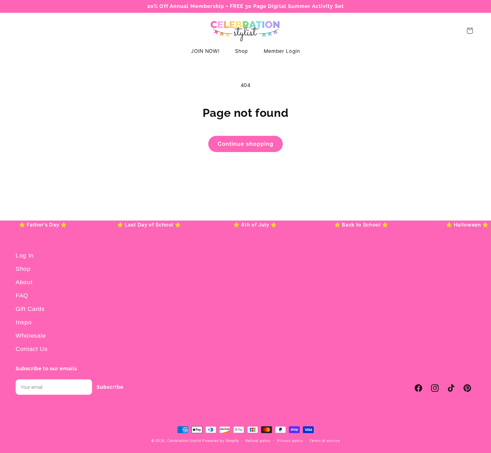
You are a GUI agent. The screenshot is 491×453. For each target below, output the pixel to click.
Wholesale (31, 335)
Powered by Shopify (220, 441)
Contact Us (32, 349)
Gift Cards (30, 309)
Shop (23, 268)
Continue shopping (246, 143)
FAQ (22, 295)
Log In (25, 255)
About (24, 282)
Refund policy (258, 441)
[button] (22, 31)
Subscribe (110, 387)
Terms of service (324, 441)
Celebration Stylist (184, 441)
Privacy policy (290, 441)
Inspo (24, 322)
